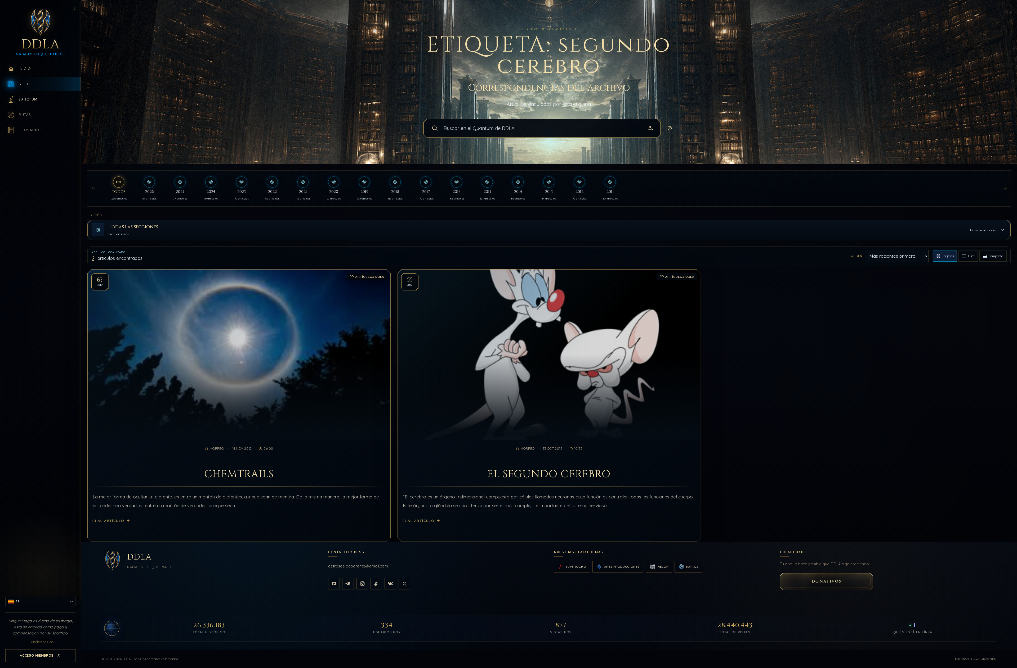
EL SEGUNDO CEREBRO (549, 474)
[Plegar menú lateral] (74, 8)
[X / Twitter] (404, 583)
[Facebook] (376, 583)
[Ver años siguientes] (1005, 188)
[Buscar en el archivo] (435, 128)
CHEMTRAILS (239, 474)
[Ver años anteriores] (93, 188)
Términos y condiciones (974, 659)
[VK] (390, 583)
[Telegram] (348, 583)
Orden (856, 256)
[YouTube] (334, 583)
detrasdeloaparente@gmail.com (358, 566)
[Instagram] (362, 583)
